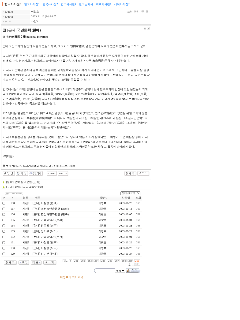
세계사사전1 (103, 4)
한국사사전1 (32, 4)
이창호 (35, 11)
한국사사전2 (50, 4)
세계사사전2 (122, 4)
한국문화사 (86, 4)
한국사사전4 (68, 4)
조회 (138, 197)
